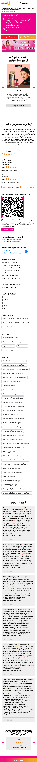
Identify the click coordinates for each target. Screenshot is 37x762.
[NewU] (5, 3)
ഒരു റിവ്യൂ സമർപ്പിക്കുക (11, 187)
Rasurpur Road (7, 323)
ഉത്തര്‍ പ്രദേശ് (16, 239)
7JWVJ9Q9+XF (6, 251)
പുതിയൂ (18, 739)
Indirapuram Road (8, 318)
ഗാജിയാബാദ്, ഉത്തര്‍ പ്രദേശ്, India (12, 253)
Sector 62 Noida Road (22, 323)
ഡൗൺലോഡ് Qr (8, 229)
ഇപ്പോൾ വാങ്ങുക (18, 105)
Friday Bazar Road (8, 327)
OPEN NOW (9, 30)
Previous (2, 86)
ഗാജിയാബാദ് (15, 241)
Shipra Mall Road (22, 318)
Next (34, 86)
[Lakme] (18, 76)
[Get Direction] (26, 253)
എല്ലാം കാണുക (28, 187)
